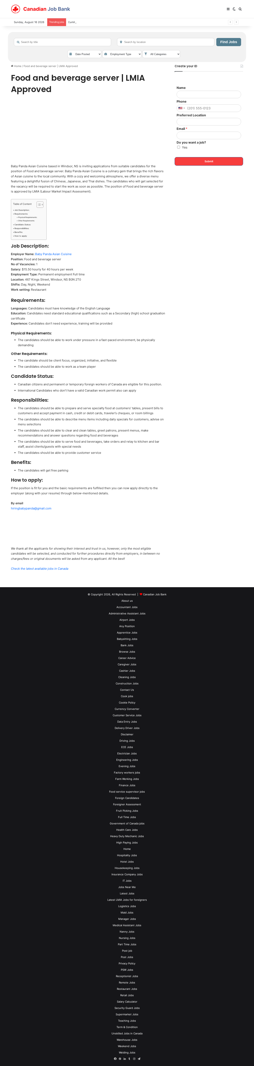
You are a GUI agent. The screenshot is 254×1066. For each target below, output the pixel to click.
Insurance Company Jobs (127, 874)
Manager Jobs (127, 918)
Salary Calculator (127, 1001)
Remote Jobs (127, 982)
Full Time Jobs (127, 817)
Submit (209, 161)
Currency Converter (127, 708)
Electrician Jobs (127, 753)
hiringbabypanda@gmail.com (31, 508)
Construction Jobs (127, 683)
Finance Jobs (127, 785)
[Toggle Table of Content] (38, 204)
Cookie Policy (127, 702)
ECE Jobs (127, 747)
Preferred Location (191, 115)
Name (181, 88)
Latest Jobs (127, 893)
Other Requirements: (26, 221)
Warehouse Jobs (127, 1039)
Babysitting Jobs (127, 638)
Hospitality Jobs (127, 855)
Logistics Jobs (127, 906)
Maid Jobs (127, 912)
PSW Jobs (127, 969)
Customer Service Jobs (127, 715)
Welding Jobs (127, 1052)
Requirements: (21, 214)
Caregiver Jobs (127, 664)
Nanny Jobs (127, 931)
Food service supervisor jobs (127, 791)
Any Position (127, 626)
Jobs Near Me (127, 887)
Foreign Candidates (127, 798)
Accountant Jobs (127, 607)
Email (182, 129)
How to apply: (20, 236)
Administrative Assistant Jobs (127, 613)
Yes (184, 147)
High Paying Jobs (127, 842)
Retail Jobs (127, 995)
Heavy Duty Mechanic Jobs (127, 836)
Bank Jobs (127, 645)
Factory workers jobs (127, 772)
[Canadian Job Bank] (40, 9)
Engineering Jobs (127, 759)
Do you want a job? (191, 142)
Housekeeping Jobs (127, 868)
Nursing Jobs (127, 938)
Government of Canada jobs (127, 823)
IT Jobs (127, 880)
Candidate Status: (22, 225)
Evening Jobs (127, 766)
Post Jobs (127, 957)
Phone (182, 101)
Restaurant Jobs (127, 988)
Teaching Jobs (127, 1020)
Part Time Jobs (127, 944)
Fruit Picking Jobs (127, 810)
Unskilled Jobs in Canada (127, 1033)
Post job (127, 950)
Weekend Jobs (127, 1046)
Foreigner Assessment (127, 804)
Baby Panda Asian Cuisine (53, 254)
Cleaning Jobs (127, 677)
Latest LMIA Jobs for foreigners (127, 899)
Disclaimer (127, 734)
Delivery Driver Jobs (127, 728)
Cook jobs (127, 696)
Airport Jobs (127, 619)
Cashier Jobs (127, 670)
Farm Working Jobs (127, 778)
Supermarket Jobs (127, 1014)
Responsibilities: (21, 228)
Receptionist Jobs (127, 976)
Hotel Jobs (127, 861)
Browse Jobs (127, 651)
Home (17, 66)
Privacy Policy (127, 963)
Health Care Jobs (127, 829)
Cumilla (72, 22)
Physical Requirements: (27, 217)
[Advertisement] (88, 130)
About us (127, 600)
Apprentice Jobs (127, 632)
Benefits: (18, 232)
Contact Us (127, 689)
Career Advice (127, 658)
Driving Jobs (127, 740)
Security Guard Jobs (127, 1008)
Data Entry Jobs (127, 721)
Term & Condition (127, 1027)
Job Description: (22, 210)
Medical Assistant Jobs (127, 925)
